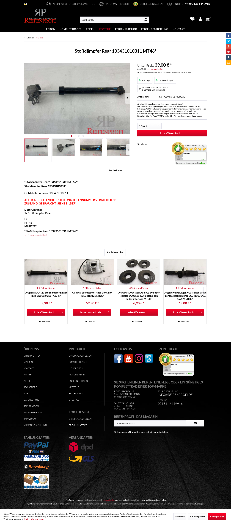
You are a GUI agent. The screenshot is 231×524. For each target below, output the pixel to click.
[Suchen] (145, 20)
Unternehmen (32, 355)
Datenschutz (31, 399)
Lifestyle (74, 399)
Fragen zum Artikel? (37, 235)
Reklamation (31, 406)
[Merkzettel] (192, 19)
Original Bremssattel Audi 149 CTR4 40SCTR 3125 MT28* (92, 294)
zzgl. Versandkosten (155, 69)
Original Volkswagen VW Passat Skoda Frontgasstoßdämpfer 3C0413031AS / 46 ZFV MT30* (185, 295)
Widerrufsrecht (33, 412)
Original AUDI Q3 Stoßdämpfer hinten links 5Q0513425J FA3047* (46, 294)
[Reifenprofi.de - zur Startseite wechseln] (40, 16)
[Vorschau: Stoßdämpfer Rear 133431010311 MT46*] (36, 150)
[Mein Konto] (200, 19)
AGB (26, 393)
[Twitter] (228, 41)
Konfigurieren (217, 516)
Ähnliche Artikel (115, 252)
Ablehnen (180, 516)
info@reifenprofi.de (175, 395)
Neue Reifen (76, 368)
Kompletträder (78, 362)
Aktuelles (29, 381)
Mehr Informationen (34, 519)
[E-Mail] (228, 62)
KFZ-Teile (74, 387)
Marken (28, 362)
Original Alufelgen (80, 355)
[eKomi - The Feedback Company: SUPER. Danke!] (189, 153)
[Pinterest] (228, 51)
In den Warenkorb (170, 133)
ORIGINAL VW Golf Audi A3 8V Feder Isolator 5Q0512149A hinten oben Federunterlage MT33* (139, 295)
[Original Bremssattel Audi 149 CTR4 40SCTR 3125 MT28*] (92, 272)
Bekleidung (75, 393)
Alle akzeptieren (197, 516)
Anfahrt (29, 374)
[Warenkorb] (209, 19)
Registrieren (31, 387)
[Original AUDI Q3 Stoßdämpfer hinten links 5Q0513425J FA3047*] (46, 272)
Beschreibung (115, 170)
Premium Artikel (78, 425)
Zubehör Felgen (78, 381)
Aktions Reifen (77, 374)
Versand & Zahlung (35, 425)
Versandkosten (109, 500)
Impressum (30, 418)
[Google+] (228, 46)
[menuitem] (51, 29)
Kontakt (29, 368)
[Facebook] (228, 35)
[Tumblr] (228, 57)
